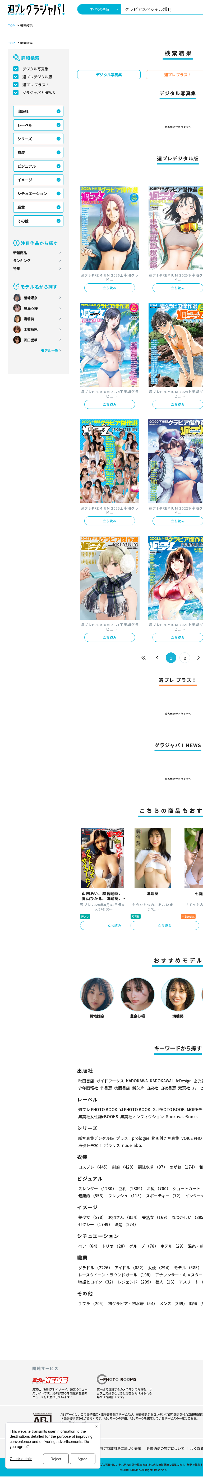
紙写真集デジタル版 (96, 1138)
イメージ (24, 179)
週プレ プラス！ (35, 84)
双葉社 (184, 1088)
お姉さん (124, 1217)
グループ (143, 1246)
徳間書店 (122, 1088)
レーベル (24, 125)
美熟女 (156, 1217)
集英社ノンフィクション (142, 1116)
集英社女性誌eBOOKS (98, 1116)
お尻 (158, 1188)
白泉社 (152, 1088)
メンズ (173, 1303)
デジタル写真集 (35, 68)
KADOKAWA (137, 1080)
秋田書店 (86, 1080)
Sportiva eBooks (181, 1116)
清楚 (126, 1224)
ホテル (173, 1246)
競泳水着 (152, 1167)
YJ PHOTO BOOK (134, 1109)
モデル (188, 1267)
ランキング (21, 260)
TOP (11, 25)
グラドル (95, 1267)
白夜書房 (168, 1088)
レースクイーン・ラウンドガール (115, 1274)
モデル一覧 (49, 350)
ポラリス (112, 1145)
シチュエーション (32, 193)
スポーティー (164, 1195)
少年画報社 (88, 1088)
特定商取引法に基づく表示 (120, 1448)
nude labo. (132, 1145)
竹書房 (106, 1088)
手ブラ (92, 1303)
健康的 (92, 1195)
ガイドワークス (110, 1080)
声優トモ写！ (90, 1145)
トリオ (114, 1246)
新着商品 (20, 252)
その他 (23, 221)
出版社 (23, 111)
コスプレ (94, 1167)
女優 (160, 1267)
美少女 (92, 1217)
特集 (16, 268)
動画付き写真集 (165, 1138)
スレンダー (97, 1188)
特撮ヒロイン (97, 1282)
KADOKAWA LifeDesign (171, 1080)
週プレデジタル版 (37, 76)
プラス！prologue (132, 1138)
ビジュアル (26, 166)
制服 (124, 1167)
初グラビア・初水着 (132, 1303)
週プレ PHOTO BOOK (97, 1109)
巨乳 (131, 1188)
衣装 (21, 152)
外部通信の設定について (165, 1448)
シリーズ (24, 138)
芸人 (166, 1282)
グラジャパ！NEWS (38, 92)
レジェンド (135, 1282)
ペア (89, 1246)
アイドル (130, 1267)
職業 (21, 207)
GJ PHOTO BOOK (169, 1109)
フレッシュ (126, 1195)
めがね (183, 1167)
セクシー (95, 1224)
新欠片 (138, 1088)
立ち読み (110, 287)
